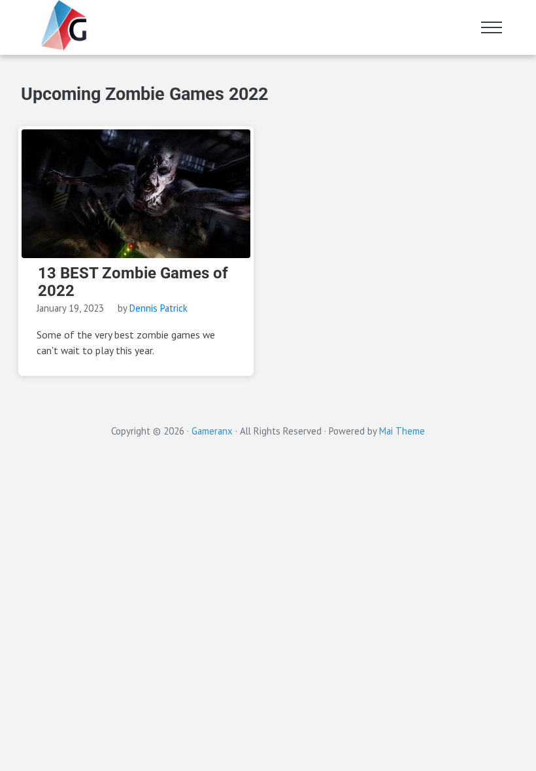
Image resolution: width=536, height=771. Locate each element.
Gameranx (212, 431)
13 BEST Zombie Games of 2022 (133, 283)
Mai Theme (402, 431)
